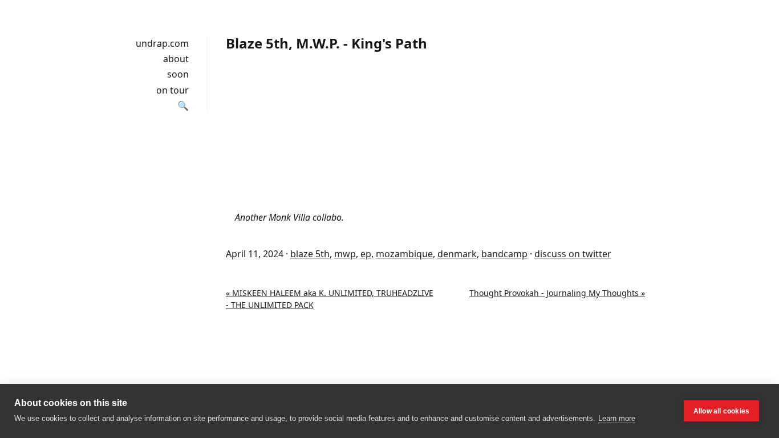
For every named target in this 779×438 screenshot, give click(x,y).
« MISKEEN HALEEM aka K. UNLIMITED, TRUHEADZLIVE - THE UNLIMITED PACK (329, 298)
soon (178, 74)
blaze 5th (310, 254)
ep (365, 254)
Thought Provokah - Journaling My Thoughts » (557, 292)
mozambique (404, 254)
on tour (172, 90)
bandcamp (504, 254)
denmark (457, 254)
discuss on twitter (572, 254)
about (176, 58)
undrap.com (162, 43)
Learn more (616, 418)
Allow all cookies (721, 411)
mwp (345, 254)
